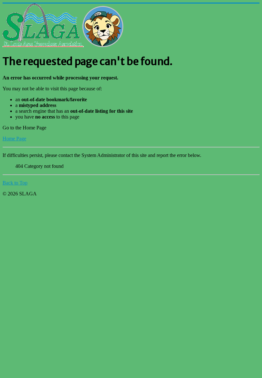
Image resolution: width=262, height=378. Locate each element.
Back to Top (15, 182)
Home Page (14, 138)
